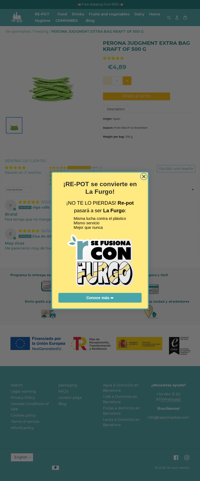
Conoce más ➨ (100, 298)
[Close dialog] (143, 176)
